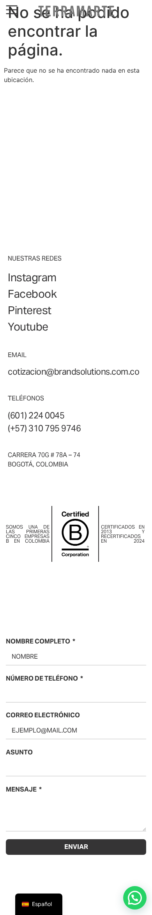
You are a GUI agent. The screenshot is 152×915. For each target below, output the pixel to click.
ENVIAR (76, 847)
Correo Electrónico (43, 715)
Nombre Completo (38, 641)
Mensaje (21, 789)
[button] (135, 898)
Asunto (19, 752)
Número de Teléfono (42, 678)
